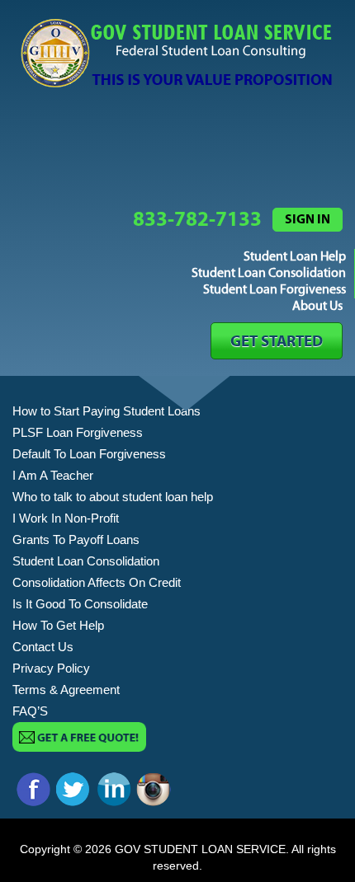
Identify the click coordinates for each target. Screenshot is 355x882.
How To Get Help (58, 625)
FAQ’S (30, 711)
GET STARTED (276, 341)
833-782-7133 (197, 220)
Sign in (307, 219)
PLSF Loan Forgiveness (77, 432)
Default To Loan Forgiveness (89, 454)
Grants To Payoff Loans (76, 539)
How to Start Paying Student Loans (106, 411)
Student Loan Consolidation (269, 273)
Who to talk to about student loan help (112, 497)
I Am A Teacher (52, 475)
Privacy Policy (51, 668)
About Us (317, 306)
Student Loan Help (295, 257)
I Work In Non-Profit (65, 518)
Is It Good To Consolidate (80, 604)
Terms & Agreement (66, 690)
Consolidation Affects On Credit (96, 582)
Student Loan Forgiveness (274, 290)
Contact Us (42, 647)
